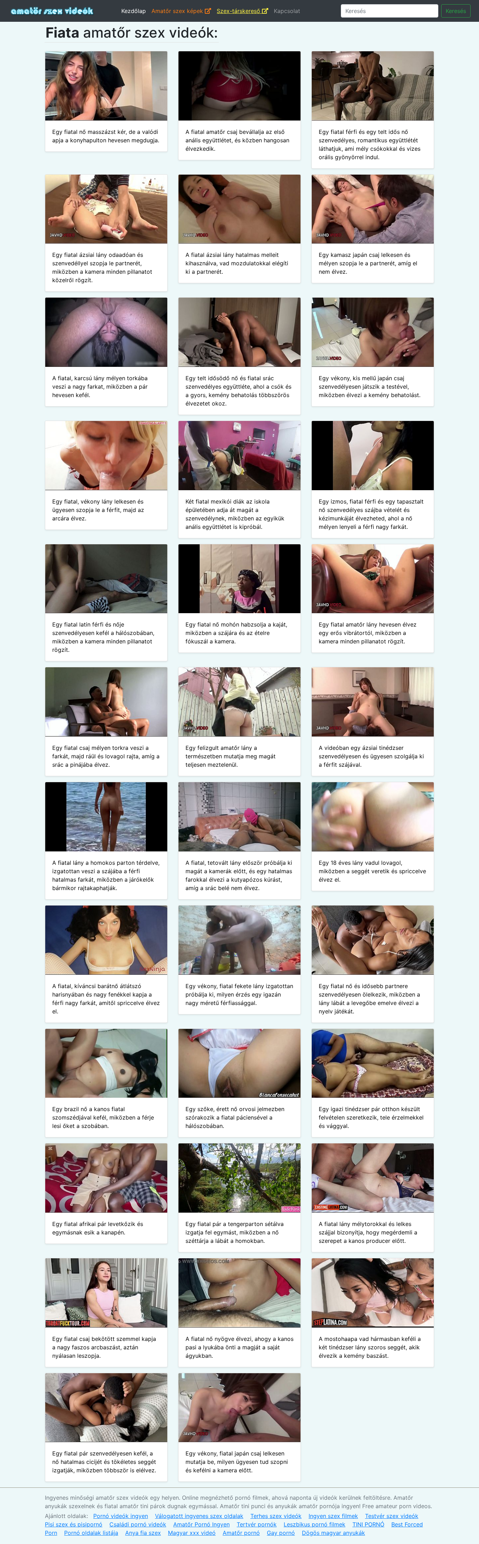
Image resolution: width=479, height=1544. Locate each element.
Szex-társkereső (239, 10)
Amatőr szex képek (178, 10)
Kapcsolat (287, 10)
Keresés (456, 10)
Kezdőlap (133, 10)
